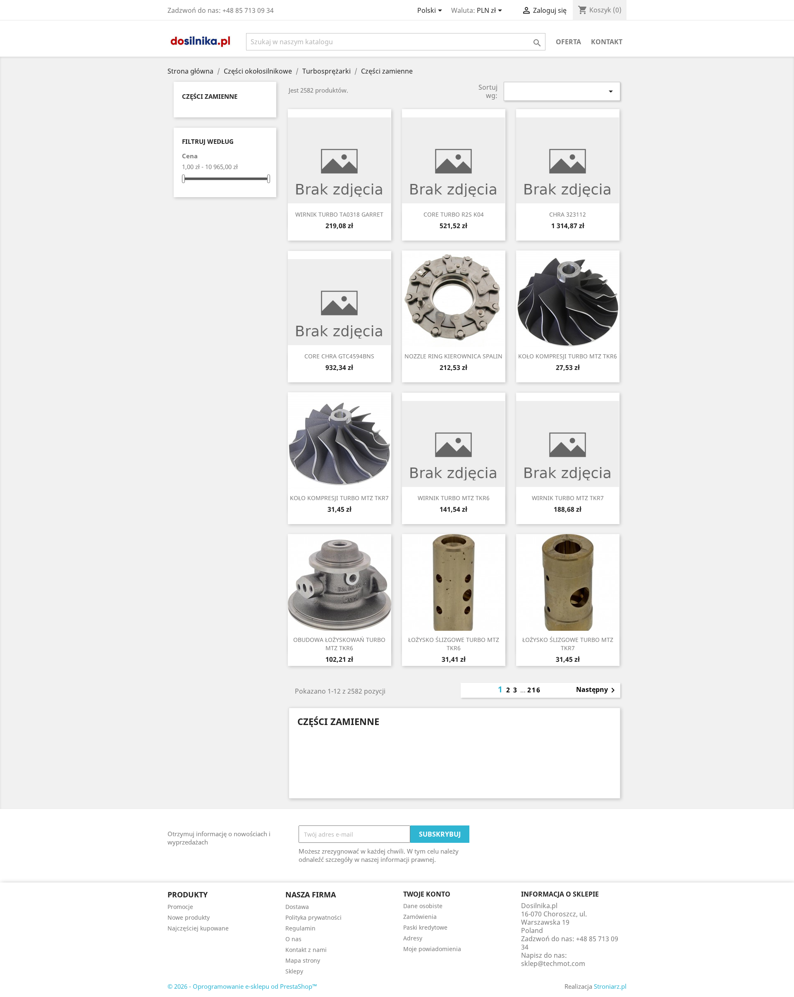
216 (534, 689)
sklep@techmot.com (553, 963)
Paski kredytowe (425, 927)
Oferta (568, 41)
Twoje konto (426, 894)
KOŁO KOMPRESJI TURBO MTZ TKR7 (339, 498)
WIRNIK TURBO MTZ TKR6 (454, 498)
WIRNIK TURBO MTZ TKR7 (568, 498)
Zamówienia (420, 917)
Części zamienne (209, 96)
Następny (597, 690)
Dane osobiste (422, 906)
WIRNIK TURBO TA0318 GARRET (339, 214)
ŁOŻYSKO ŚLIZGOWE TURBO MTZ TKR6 (453, 644)
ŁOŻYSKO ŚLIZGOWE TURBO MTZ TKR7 (567, 644)
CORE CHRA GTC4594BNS (339, 356)
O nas (293, 939)
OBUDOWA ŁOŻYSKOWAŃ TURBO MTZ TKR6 (339, 644)
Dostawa (297, 907)
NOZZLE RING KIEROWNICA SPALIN (453, 356)
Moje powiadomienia (432, 949)
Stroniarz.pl (610, 986)
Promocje (180, 907)
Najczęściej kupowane (198, 928)
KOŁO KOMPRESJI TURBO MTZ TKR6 (567, 356)
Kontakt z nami (306, 950)
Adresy (412, 938)
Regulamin (300, 928)
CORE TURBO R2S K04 (453, 214)
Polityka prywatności (313, 917)
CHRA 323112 (567, 214)
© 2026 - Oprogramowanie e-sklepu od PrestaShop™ (242, 986)
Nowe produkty (188, 917)
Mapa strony (302, 960)
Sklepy (294, 971)
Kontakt (606, 41)
